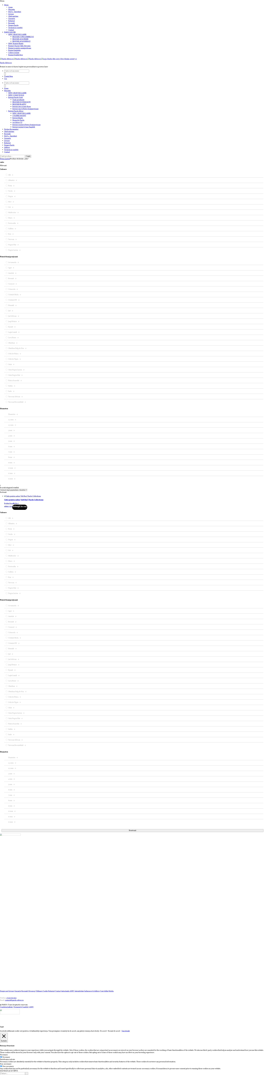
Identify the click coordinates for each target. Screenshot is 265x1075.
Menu (6, 5)
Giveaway (31, 991)
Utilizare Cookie (42, 991)
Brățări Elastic (17, 118)
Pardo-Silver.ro (6, 63)
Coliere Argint (13, 53)
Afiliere (7, 147)
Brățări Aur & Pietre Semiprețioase (25, 109)
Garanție (11, 19)
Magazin (11, 9)
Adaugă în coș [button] (20, 506)
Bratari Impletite (14, 50)
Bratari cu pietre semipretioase (19, 48)
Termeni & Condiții (21, 1007)
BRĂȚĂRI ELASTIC (19, 104)
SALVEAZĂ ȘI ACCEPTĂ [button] (9, 1071)
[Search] (5, 73)
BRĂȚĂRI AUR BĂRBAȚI (21, 41)
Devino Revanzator (11, 129)
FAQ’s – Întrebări (14, 12)
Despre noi (4, 991)
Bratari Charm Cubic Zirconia (19, 46)
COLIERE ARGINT (19, 116)
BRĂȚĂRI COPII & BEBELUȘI (23, 37)
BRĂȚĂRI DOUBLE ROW (21, 102)
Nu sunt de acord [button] (114, 1031)
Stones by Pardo (18, 120)
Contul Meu (8, 76)
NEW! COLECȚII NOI (16, 95)
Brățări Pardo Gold (15, 97)
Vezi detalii (126, 1031)
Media (111, 991)
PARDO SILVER (10, 32)
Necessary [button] (4, 1055)
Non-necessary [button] (5, 1064)
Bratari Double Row (15, 55)
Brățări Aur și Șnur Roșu (21, 107)
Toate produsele (18, 100)
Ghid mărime (13, 16)
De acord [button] (103, 1031)
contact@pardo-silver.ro (14, 1000)
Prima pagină (5, 159)
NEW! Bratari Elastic (15, 44)
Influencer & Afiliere (92, 991)
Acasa (10, 7)
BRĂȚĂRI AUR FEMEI (20, 39)
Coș (5, 79)
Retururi (11, 21)
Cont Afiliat (104, 991)
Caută (28, 156)
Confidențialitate (6, 1007)
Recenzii (11, 23)
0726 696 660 (11, 998)
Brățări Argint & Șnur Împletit (23, 127)
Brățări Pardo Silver (15, 111)
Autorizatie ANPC (67, 991)
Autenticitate (79, 991)
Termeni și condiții (15, 28)
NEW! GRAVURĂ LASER (17, 34)
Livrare (11, 14)
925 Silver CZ (17, 122)
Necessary (6, 1057)
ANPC (31, 1007)
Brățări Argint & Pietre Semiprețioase (26, 125)
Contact (11, 30)
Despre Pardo (13, 25)
